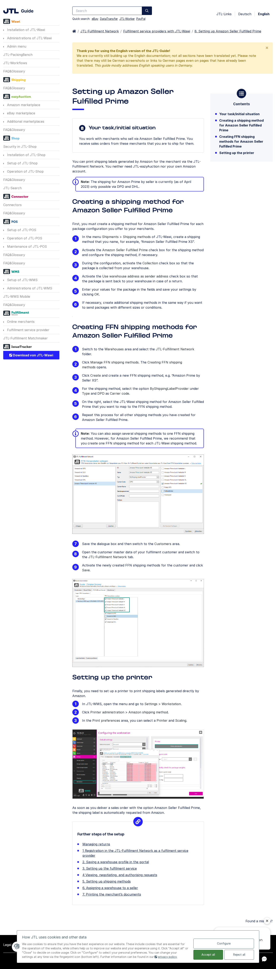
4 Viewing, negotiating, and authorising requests (119, 875)
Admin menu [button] (16, 46)
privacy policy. (167, 956)
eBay (95, 18)
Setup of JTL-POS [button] (21, 230)
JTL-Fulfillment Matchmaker (25, 338)
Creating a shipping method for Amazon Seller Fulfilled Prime (241, 125)
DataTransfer (109, 18)
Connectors (12, 205)
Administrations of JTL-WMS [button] (29, 288)
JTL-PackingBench (18, 55)
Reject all (239, 954)
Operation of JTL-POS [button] (24, 238)
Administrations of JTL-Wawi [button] (29, 38)
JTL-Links (224, 14)
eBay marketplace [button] (20, 113)
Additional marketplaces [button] (25, 121)
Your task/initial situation (239, 114)
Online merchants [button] (20, 322)
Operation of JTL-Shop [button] (25, 171)
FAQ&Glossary (14, 71)
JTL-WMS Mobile (16, 296)
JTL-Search (12, 188)
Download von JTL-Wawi (32, 355)
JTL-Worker (127, 18)
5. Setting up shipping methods (106, 881)
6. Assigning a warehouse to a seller (110, 888)
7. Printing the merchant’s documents (111, 894)
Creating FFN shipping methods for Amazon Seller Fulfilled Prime (241, 141)
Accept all (208, 954)
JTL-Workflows (15, 63)
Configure (224, 943)
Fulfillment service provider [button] (27, 330)
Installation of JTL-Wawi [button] (25, 30)
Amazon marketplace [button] (23, 105)
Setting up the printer (236, 153)
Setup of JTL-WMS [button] (22, 280)
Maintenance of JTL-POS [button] (26, 246)
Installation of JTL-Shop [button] (25, 155)
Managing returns (96, 844)
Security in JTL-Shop (20, 146)
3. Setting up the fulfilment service (109, 868)
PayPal (140, 18)
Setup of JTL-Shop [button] (22, 163)
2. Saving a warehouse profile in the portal (115, 862)
